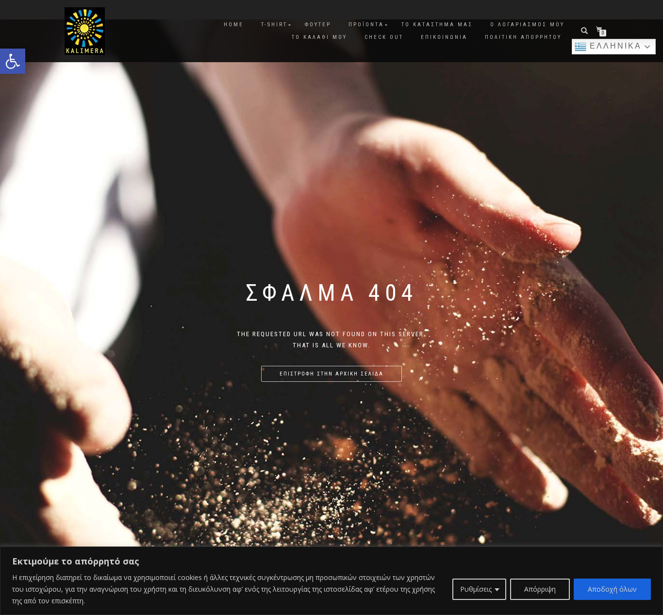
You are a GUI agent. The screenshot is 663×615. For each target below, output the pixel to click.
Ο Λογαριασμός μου (527, 24)
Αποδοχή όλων (612, 589)
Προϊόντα (366, 24)
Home (234, 24)
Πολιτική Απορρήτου (523, 37)
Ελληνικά (614, 46)
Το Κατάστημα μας (437, 24)
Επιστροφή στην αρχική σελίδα (331, 374)
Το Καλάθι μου (319, 37)
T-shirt (274, 24)
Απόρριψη (540, 589)
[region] (331, 581)
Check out (384, 37)
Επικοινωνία (444, 37)
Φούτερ (318, 24)
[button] (12, 61)
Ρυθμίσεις (476, 589)
